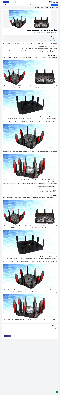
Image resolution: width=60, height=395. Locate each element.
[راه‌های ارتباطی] (57, 392)
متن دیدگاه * (54, 328)
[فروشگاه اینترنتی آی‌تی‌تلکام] (53, 2)
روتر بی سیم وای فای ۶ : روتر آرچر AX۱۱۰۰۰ (49, 40)
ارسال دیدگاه (7, 335)
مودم (51, 32)
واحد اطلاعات (47, 32)
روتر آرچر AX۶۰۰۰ (53, 38)
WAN (4, 149)
